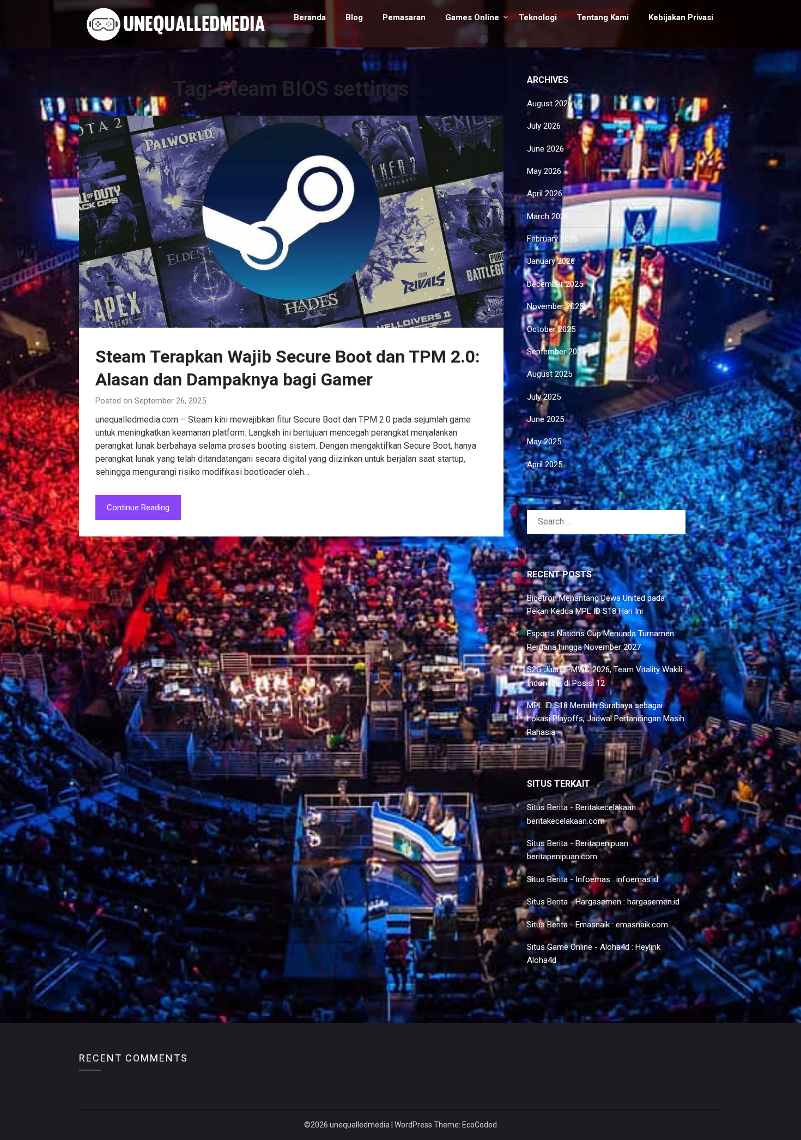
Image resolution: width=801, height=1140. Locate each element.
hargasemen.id (653, 902)
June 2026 (545, 149)
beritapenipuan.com (562, 856)
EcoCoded (479, 1124)
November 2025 (555, 306)
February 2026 (552, 239)
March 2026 (548, 216)
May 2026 (544, 171)
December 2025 (555, 284)
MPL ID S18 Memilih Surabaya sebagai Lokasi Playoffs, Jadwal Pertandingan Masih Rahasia (605, 719)
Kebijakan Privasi (680, 17)
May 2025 (544, 442)
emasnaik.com (642, 925)
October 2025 (551, 329)
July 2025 (544, 397)
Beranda (310, 17)
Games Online (472, 17)
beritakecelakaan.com (566, 821)
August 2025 (549, 374)
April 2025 (544, 464)
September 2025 (556, 352)
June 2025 (545, 419)
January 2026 (551, 261)
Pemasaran (404, 17)
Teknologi (538, 17)
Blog (354, 17)
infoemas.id (637, 879)
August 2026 (549, 103)
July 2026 (544, 126)
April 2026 (544, 193)
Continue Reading (138, 507)
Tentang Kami (603, 17)
